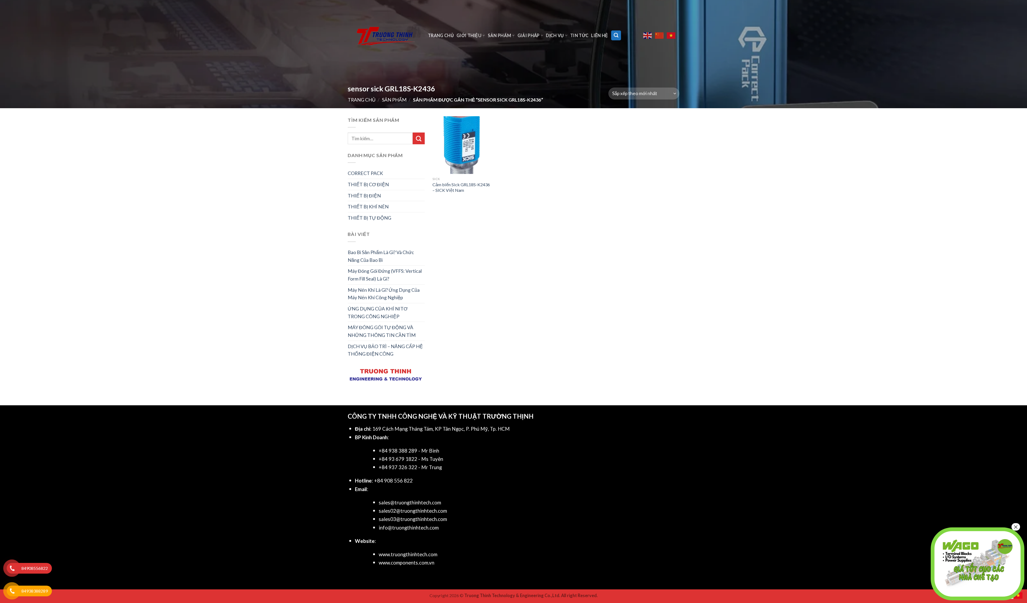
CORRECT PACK (365, 173)
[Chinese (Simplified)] (659, 35)
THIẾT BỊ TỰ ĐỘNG (369, 218)
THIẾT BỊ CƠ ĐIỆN (368, 184)
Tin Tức (579, 35)
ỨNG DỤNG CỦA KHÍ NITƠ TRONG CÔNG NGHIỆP (378, 312)
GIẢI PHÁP (529, 35)
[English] (647, 35)
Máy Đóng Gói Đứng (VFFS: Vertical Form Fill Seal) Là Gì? (385, 275)
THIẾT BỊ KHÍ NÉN (368, 206)
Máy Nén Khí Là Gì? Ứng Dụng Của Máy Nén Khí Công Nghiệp (384, 294)
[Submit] (418, 138)
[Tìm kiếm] (616, 35)
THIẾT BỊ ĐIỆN (364, 196)
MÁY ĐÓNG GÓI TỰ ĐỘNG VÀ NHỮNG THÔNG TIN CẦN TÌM (382, 331)
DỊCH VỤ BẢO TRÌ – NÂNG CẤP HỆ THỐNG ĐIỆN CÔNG (385, 350)
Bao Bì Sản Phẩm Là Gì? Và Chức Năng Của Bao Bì (381, 256)
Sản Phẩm (499, 35)
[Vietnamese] (671, 35)
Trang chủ (441, 35)
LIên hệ (599, 35)
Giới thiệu (469, 35)
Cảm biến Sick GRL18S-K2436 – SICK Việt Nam (461, 187)
